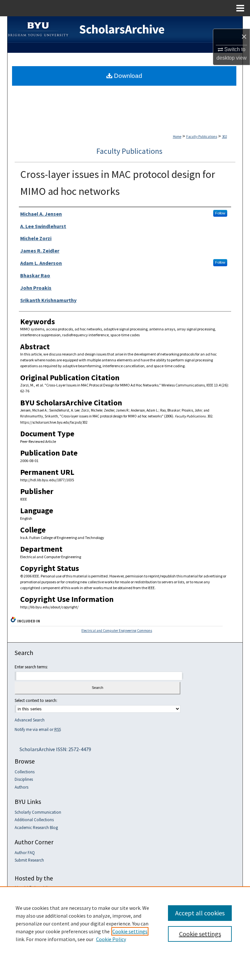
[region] (125, 923)
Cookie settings (129, 931)
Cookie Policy (111, 939)
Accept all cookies (200, 913)
